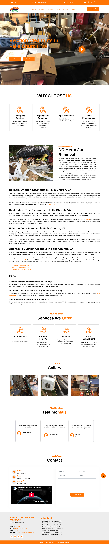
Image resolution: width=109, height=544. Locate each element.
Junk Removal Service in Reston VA (51, 534)
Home (34, 9)
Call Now (15, 59)
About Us (42, 9)
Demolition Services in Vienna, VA (22, 265)
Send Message (77, 494)
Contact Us (74, 9)
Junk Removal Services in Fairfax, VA (52, 527)
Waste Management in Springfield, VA (52, 528)
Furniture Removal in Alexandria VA (51, 532)
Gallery (58, 9)
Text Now (29, 59)
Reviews (65, 9)
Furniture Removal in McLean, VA (21, 267)
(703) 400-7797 (50, 204)
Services (50, 9)
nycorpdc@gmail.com (20, 528)
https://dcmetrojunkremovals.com (25, 532)
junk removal (22, 260)
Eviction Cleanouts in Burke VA (50, 530)
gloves (88, 219)
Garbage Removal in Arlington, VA (22, 269)
